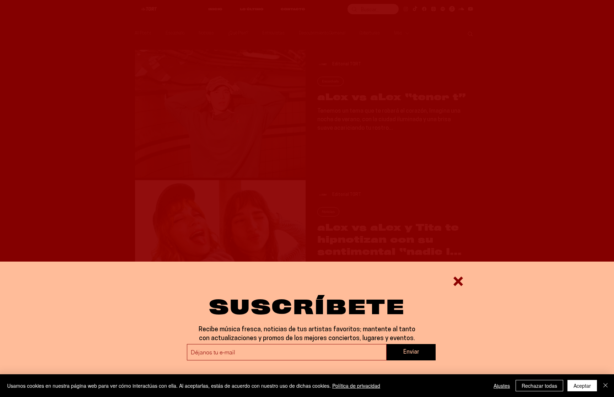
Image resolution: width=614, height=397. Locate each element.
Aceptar (582, 385)
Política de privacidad (356, 385)
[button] (458, 281)
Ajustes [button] (502, 385)
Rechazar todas (539, 385)
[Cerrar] (605, 385)
